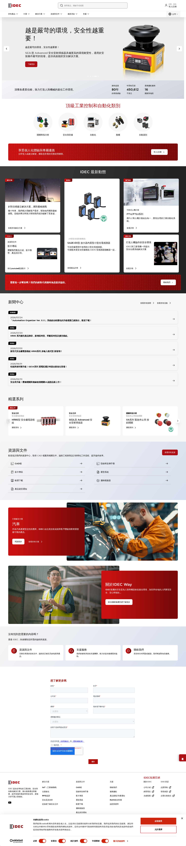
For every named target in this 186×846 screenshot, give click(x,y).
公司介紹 (147, 787)
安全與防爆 (68, 135)
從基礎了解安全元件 (50, 804)
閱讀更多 (18, 541)
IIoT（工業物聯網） (50, 787)
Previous (8, 421)
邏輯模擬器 (80, 808)
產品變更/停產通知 (117, 796)
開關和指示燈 (43, 135)
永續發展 (147, 796)
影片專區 (79, 796)
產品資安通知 (81, 812)
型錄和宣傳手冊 (82, 791)
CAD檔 (79, 787)
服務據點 (113, 791)
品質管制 (164, 787)
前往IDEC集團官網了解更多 (119, 602)
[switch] (62, 841)
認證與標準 (114, 804)
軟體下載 (79, 804)
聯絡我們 (113, 787)
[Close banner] (182, 818)
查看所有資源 (170, 452)
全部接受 (158, 821)
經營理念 (147, 791)
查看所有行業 (33, 542)
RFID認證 (46, 796)
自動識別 (143, 135)
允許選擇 (158, 829)
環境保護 (164, 791)
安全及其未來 (47, 800)
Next (178, 421)
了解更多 (31, 56)
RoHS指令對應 (116, 800)
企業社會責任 (166, 796)
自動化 (93, 135)
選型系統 (79, 800)
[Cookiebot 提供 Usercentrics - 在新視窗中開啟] (16, 841)
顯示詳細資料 (119, 841)
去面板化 (45, 791)
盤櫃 (118, 135)
